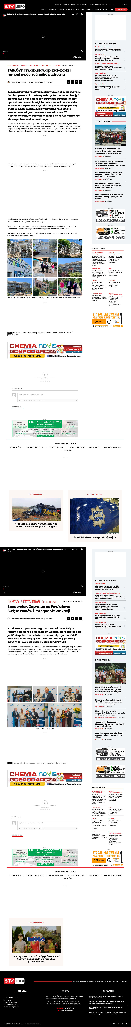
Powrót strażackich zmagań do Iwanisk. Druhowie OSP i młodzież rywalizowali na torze (108, 186)
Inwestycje (26, 65)
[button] (113, 4)
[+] (44, 400)
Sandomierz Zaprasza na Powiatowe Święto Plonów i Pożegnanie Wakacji (108, 50)
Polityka (94, 280)
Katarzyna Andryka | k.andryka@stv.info (29, 82)
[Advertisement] (44, 148)
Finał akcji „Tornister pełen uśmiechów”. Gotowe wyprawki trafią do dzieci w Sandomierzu (108, 67)
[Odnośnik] (39, 400)
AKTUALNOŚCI (13, 65)
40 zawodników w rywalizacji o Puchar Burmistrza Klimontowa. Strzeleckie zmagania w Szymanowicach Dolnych (106, 77)
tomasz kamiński (13, 335)
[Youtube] (126, 4)
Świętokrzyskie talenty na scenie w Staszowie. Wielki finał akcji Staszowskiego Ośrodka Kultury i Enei (110, 163)
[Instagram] (122, 4)
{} (41, 400)
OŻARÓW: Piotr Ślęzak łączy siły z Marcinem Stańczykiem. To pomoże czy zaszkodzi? (116, 259)
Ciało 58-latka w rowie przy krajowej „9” (95, 537)
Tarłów (56, 65)
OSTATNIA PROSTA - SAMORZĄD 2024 (98, 253)
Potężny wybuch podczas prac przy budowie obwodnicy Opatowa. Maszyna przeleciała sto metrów (107, 1013)
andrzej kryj (17, 332)
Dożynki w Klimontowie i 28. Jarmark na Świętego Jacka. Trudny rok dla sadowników (108, 151)
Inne (110, 268)
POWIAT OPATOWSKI (42, 65)
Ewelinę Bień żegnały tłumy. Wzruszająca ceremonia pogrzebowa (105, 1008)
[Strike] (26, 400)
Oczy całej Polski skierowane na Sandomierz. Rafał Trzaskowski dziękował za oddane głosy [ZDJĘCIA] (99, 286)
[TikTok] (118, 1024)
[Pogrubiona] (19, 400)
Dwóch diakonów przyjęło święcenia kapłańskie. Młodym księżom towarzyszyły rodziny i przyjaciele (99, 274)
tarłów (69, 332)
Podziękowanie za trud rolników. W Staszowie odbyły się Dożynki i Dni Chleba (107, 87)
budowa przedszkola (29, 332)
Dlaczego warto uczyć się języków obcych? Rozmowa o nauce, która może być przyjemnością (107, 58)
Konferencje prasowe (103, 47)
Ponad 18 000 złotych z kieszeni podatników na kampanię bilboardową (116, 273)
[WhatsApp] (76, 82)
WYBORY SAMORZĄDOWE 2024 (115, 253)
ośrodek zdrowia (52, 332)
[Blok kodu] (36, 400)
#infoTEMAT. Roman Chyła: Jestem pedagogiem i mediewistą (115, 285)
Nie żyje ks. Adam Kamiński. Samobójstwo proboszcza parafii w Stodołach (106, 997)
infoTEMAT (112, 280)
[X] (124, 4)
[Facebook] (120, 4)
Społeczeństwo (100, 73)
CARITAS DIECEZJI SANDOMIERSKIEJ (107, 63)
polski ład (62, 332)
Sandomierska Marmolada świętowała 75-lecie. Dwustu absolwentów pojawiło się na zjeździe (107, 1002)
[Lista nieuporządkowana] (31, 400)
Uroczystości (96, 268)
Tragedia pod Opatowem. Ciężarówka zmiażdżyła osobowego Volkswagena (36, 525)
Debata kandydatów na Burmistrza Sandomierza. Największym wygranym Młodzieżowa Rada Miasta (115, 301)
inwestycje (41, 332)
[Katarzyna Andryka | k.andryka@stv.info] (9, 82)
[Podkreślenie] (24, 400)
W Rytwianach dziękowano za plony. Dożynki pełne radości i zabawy (99, 298)
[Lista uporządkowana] (29, 400)
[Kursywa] (21, 400)
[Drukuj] (80, 82)
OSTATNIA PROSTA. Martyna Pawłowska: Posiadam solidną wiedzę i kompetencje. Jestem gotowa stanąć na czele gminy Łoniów (99, 260)
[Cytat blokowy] (34, 400)
